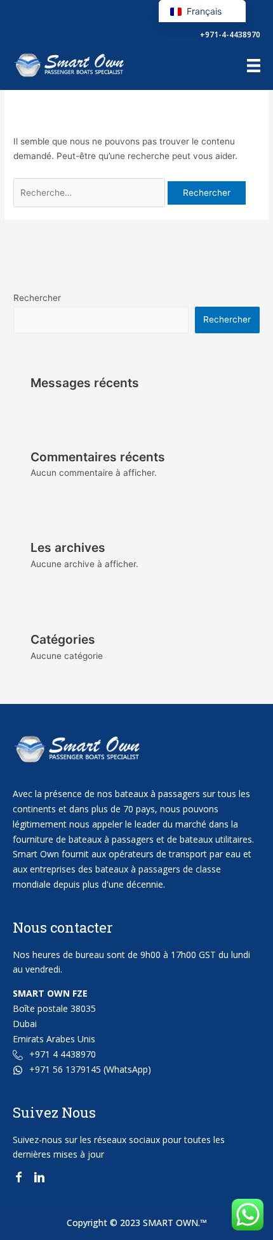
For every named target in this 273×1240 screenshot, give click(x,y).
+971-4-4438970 (230, 34)
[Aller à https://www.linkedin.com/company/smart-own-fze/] (39, 1179)
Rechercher (37, 298)
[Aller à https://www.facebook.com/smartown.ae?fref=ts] (18, 1179)
